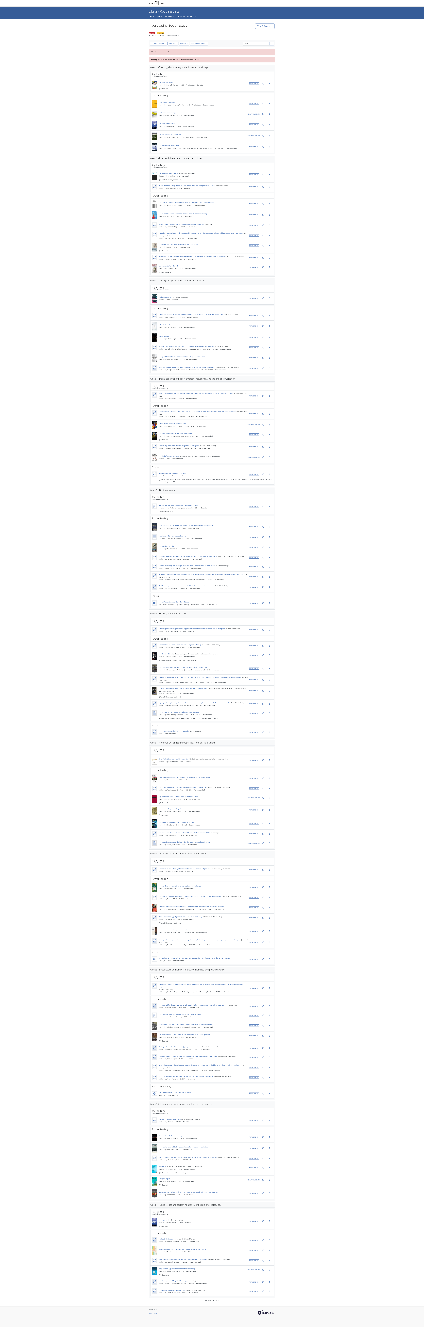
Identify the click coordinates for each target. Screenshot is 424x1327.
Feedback (181, 16)
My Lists (159, 16)
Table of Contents (158, 43)
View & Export (263, 26)
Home (152, 16)
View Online (253, 84)
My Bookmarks (170, 16)
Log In (189, 16)
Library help (153, 1313)
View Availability (253, 114)
